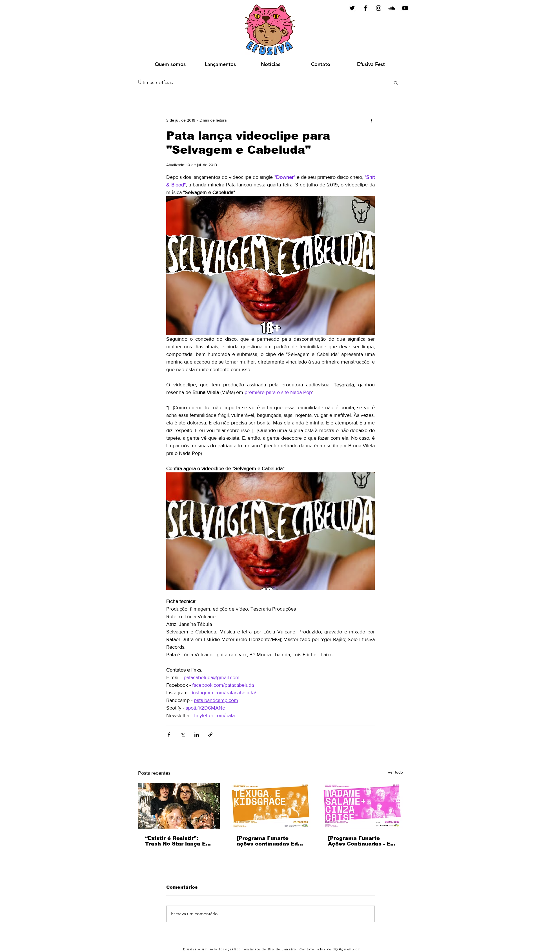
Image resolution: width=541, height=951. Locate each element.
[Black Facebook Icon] (365, 8)
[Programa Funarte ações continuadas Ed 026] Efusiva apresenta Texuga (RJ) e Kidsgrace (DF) (268, 841)
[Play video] (270, 531)
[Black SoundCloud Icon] (391, 8)
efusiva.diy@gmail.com (339, 949)
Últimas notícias (155, 82)
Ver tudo (395, 772)
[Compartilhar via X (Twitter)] (182, 734)
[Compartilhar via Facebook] (169, 734)
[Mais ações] (371, 120)
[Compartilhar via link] (210, 734)
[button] (395, 82)
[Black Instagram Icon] (378, 8)
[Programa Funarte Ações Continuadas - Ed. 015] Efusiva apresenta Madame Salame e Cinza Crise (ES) (362, 841)
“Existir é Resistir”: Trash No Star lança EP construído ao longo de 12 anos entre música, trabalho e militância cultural (177, 841)
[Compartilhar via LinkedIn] (196, 734)
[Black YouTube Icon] (405, 8)
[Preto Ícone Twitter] (352, 8)
